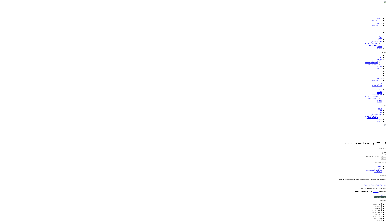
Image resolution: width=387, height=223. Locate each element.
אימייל (384, 154)
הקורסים (379, 39)
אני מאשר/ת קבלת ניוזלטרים (375, 156)
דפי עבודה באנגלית (372, 45)
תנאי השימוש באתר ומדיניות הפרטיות (374, 185)
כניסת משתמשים (377, 20)
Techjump (376, 192)
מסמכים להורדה (377, 41)
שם (385, 152)
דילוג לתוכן (383, 195)
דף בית (380, 36)
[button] (193, 52)
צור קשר (379, 48)
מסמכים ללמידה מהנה (371, 43)
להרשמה (379, 18)
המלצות (379, 47)
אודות (380, 38)
